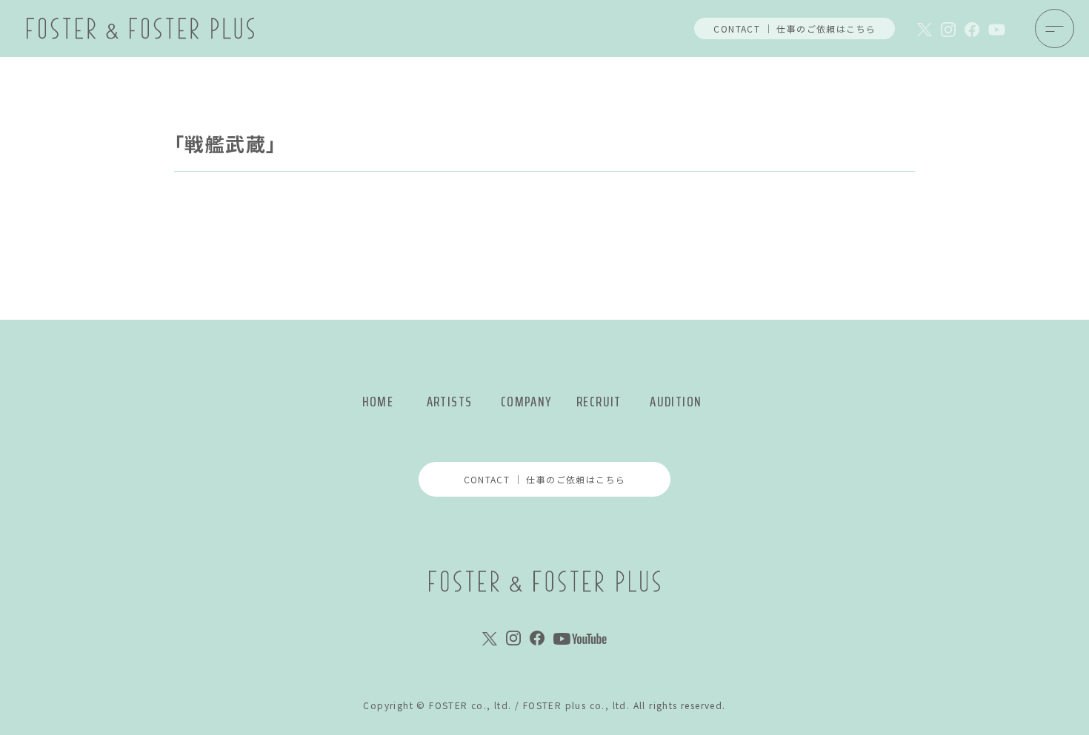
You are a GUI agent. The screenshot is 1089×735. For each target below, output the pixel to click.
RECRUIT (599, 401)
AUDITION (676, 401)
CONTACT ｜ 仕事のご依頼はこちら (794, 28)
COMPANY (526, 401)
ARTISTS (450, 401)
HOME (378, 401)
